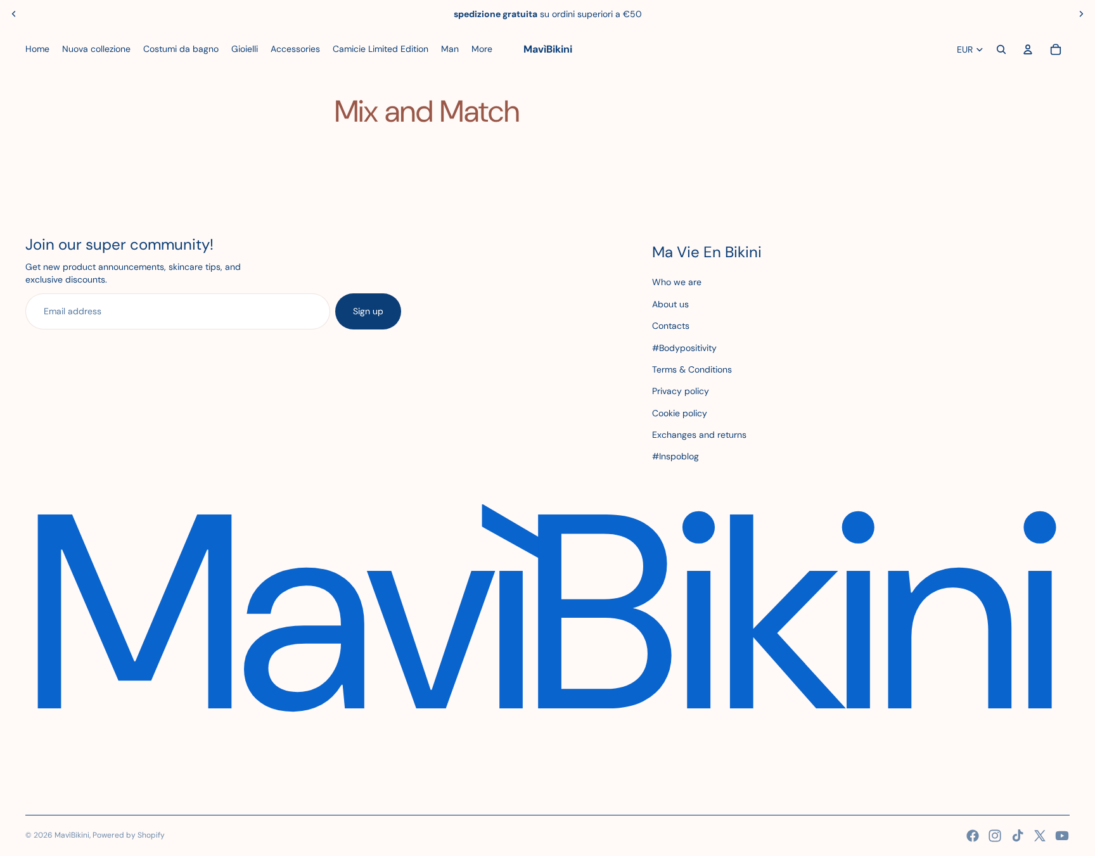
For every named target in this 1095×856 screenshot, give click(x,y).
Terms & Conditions (692, 369)
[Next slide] (1081, 14)
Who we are (676, 282)
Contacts (670, 325)
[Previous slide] (14, 14)
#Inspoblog (675, 456)
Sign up (368, 311)
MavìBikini (71, 835)
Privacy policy (680, 391)
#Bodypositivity (684, 348)
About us (670, 304)
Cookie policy (679, 413)
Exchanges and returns (699, 434)
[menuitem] (37, 49)
